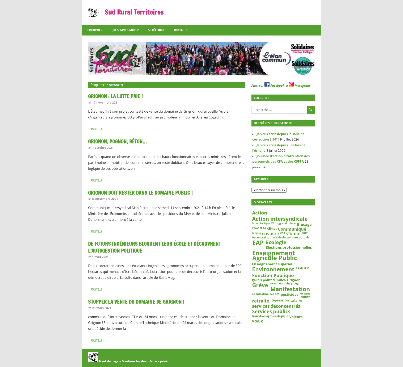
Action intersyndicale (280, 219)
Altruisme (290, 223)
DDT (305, 233)
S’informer (94, 30)
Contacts (180, 30)
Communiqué (292, 229)
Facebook (277, 85)
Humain (284, 283)
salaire (296, 301)
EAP (258, 242)
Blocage (304, 224)
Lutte (295, 284)
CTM (289, 233)
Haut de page (108, 361)
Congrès (256, 233)
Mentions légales (134, 361)
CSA (282, 233)
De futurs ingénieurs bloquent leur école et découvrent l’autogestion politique (154, 247)
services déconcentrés (276, 306)
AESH (280, 223)
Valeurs (295, 316)
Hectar (274, 283)
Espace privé (158, 361)
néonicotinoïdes (263, 294)
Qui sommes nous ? (125, 30)
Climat (272, 228)
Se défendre (156, 30)
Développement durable (293, 237)
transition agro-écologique (270, 316)
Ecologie (276, 242)
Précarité (305, 294)
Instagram (302, 85)
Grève (260, 285)
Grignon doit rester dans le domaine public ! (140, 192)
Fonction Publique (273, 275)
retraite (260, 301)
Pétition (305, 296)
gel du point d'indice (269, 280)
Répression (280, 300)
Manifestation (290, 289)
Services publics (271, 311)
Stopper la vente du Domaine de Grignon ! (136, 301)
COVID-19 (270, 234)
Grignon (294, 280)
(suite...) (96, 129)
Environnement (273, 269)
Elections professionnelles (289, 247)
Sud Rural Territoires (134, 12)
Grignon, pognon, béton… (117, 141)
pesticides (289, 294)
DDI (297, 234)
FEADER (302, 268)
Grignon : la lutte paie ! (115, 96)
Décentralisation (263, 237)
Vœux (257, 321)
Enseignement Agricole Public (274, 255)
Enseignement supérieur (273, 264)
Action (259, 213)
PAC (277, 294)
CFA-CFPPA (259, 228)
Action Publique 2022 (264, 223)
